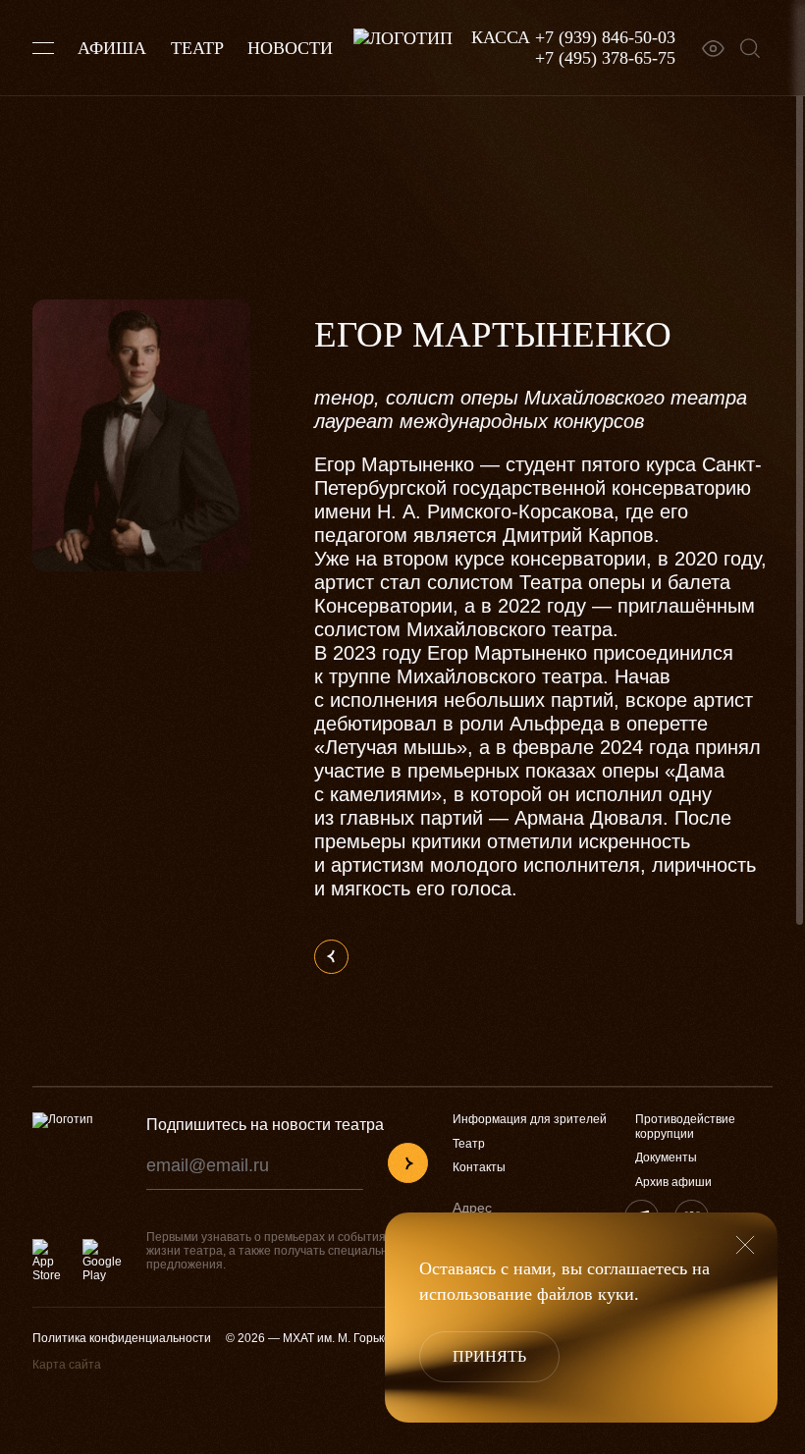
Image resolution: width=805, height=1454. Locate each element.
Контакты (479, 1167)
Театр (197, 48)
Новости (290, 48)
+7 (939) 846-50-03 (605, 37)
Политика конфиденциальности (121, 1338)
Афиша (112, 48)
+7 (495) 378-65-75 (605, 58)
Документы (666, 1157)
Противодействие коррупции (685, 1126)
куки (616, 1294)
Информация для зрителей (530, 1119)
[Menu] (42, 48)
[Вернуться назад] (331, 957)
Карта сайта (66, 1365)
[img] (408, 1163)
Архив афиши (673, 1182)
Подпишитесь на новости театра (265, 1124)
